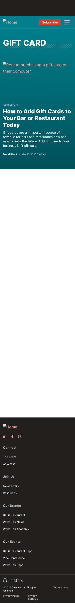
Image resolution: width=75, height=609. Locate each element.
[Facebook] (14, 436)
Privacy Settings (33, 597)
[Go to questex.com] (13, 580)
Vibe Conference (14, 558)
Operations (10, 105)
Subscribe (50, 22)
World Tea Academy (16, 529)
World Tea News (13, 522)
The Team (9, 457)
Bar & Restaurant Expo (17, 551)
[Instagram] (21, 436)
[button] (67, 22)
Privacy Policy (11, 595)
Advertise (9, 464)
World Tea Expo (13, 565)
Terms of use (60, 587)
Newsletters (11, 486)
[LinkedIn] (6, 436)
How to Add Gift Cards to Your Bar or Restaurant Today (37, 118)
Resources (10, 493)
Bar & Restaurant (14, 515)
